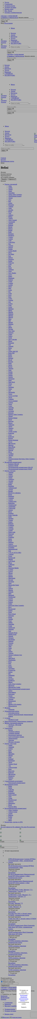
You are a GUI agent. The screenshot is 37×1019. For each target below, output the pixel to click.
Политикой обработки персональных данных (23, 998)
